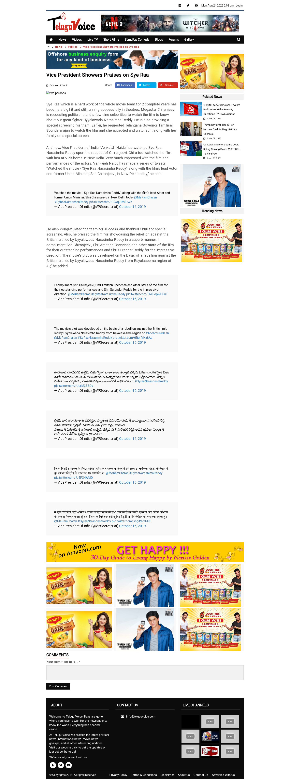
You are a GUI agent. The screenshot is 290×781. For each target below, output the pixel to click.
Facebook (126, 85)
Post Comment (58, 686)
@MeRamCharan (145, 197)
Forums (173, 39)
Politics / (74, 47)
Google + (169, 85)
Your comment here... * (63, 662)
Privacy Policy (118, 775)
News (62, 39)
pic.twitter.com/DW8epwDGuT (147, 294)
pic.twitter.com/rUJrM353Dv (73, 386)
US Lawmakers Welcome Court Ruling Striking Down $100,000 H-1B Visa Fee (222, 149)
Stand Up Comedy (137, 39)
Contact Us (201, 775)
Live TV (92, 39)
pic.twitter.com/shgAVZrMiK (131, 521)
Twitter (146, 85)
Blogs (159, 39)
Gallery (189, 39)
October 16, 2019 (132, 207)
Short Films (111, 39)
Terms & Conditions (144, 775)
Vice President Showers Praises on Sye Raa (111, 47)
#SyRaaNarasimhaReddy (71, 202)
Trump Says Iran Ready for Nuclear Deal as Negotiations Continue (220, 129)
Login (239, 5)
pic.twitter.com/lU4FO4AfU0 (73, 477)
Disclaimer (167, 775)
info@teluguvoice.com (140, 716)
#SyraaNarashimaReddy (151, 381)
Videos (77, 39)
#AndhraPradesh (157, 333)
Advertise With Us (223, 775)
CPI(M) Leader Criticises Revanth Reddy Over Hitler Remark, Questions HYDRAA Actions (221, 109)
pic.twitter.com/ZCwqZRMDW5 (110, 202)
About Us (184, 775)
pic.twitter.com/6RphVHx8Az (132, 338)
